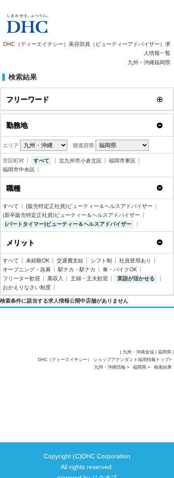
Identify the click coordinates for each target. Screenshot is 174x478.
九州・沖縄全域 (138, 351)
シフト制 (101, 261)
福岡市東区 (122, 161)
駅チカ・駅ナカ (76, 269)
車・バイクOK (120, 269)
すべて (41, 161)
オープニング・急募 (27, 269)
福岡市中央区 (19, 169)
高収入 (55, 278)
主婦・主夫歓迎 (89, 278)
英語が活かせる (136, 278)
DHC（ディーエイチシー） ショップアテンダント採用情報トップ (103, 359)
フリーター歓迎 (21, 278)
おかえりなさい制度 (27, 287)
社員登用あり (135, 261)
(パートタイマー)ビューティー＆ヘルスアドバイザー (68, 224)
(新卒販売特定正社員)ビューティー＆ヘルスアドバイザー (71, 215)
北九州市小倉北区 (80, 161)
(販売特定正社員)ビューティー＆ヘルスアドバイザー (89, 206)
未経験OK (38, 261)
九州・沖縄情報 (110, 367)
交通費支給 (70, 261)
